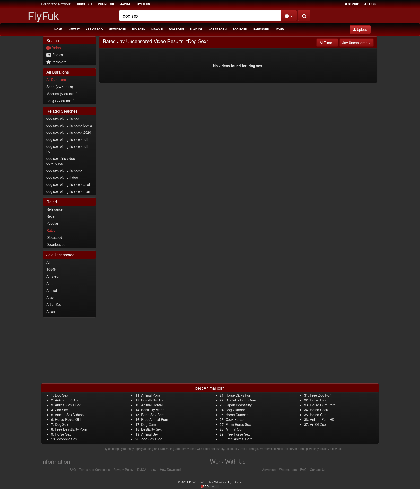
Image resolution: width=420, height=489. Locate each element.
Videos (56, 47)
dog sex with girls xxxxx (64, 170)
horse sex (84, 4)
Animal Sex (149, 434)
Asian (50, 311)
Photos (57, 54)
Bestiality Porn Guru (241, 400)
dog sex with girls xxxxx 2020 (68, 132)
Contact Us (318, 469)
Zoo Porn (240, 29)
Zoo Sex (61, 409)
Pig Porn (138, 29)
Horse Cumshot (238, 414)
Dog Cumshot (236, 409)
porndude (106, 4)
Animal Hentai (152, 404)
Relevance (54, 209)
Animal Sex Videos (69, 414)
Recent (51, 216)
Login (371, 4)
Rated (51, 230)
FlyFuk (43, 15)
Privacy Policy (123, 469)
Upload (362, 29)
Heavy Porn (117, 29)
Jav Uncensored (358, 42)
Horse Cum (318, 414)
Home (58, 29)
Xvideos (143, 4)
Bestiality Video (153, 409)
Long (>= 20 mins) (60, 100)
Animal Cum (235, 429)
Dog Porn (176, 29)
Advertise (269, 469)
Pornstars (58, 61)
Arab (50, 297)
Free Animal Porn (154, 419)
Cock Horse (235, 419)
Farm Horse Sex (238, 424)
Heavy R (157, 29)
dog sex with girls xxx (62, 118)
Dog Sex (61, 395)
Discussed (54, 237)
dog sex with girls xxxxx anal (68, 184)
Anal (49, 283)
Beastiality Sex (152, 400)
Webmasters (288, 469)
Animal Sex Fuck (68, 404)
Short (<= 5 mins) (59, 86)
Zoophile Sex (67, 438)
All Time (329, 42)
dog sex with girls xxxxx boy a (69, 125)
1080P (51, 269)
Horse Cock (319, 409)
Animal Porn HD (322, 419)
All (48, 262)
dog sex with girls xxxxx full (67, 139)
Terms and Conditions (94, 469)
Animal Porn (150, 395)
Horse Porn (218, 29)
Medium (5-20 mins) (62, 93)
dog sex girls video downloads (60, 161)
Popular (52, 223)
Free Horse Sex (238, 434)
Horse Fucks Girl (68, 419)
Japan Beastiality (239, 404)
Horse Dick (318, 400)
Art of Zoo (94, 29)
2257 (153, 469)
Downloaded (56, 244)
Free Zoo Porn (321, 395)
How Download (170, 469)
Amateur (53, 276)
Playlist (196, 29)
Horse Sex (63, 434)
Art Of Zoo (318, 424)
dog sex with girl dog (62, 177)
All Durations (56, 79)
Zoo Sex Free (151, 438)
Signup (353, 4)
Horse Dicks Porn (239, 395)
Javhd (279, 29)
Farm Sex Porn (153, 414)
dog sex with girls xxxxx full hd (67, 149)
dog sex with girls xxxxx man (68, 191)
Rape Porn (261, 29)
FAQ (73, 469)
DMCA (141, 469)
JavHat (126, 4)
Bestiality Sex (151, 429)
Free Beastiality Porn (71, 429)
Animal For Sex (67, 400)
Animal (51, 290)
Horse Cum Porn (323, 404)
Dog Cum (148, 424)
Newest (74, 29)
